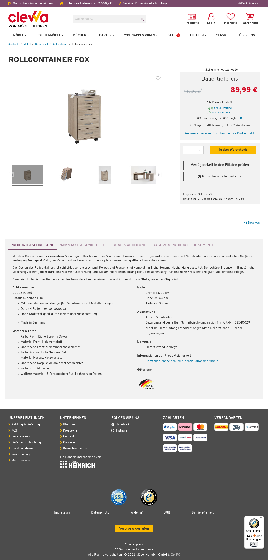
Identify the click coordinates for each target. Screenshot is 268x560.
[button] (240, 118)
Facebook (123, 424)
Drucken (253, 223)
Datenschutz (100, 512)
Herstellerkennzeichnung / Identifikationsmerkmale (182, 361)
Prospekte (70, 430)
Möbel (18, 35)
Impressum (62, 512)
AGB (167, 512)
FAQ (14, 430)
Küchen (80, 35)
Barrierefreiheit (203, 512)
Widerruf (137, 512)
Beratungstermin (23, 448)
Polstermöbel (49, 35)
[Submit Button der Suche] (142, 19)
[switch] (254, 544)
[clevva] (37, 19)
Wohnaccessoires (140, 35)
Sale (172, 35)
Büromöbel (41, 44)
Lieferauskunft (22, 436)
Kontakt (68, 436)
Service (222, 35)
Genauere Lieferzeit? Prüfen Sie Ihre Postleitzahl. (219, 133)
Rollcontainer (59, 44)
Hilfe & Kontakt (249, 3)
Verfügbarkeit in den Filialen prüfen (220, 165)
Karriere (69, 442)
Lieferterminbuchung (26, 442)
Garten (105, 35)
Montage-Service (221, 112)
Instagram (123, 430)
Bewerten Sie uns (75, 448)
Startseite (13, 44)
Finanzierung (21, 454)
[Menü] (261, 518)
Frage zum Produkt (169, 245)
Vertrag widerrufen (134, 528)
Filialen (197, 35)
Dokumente (203, 245)
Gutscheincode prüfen (220, 176)
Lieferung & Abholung (124, 245)
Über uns (69, 424)
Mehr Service (21, 460)
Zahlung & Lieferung (26, 424)
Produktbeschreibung (32, 245)
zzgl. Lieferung (223, 108)
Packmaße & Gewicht (79, 245)
